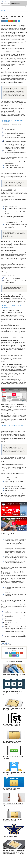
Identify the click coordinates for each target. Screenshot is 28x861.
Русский (3, 10)
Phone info (4, 2)
